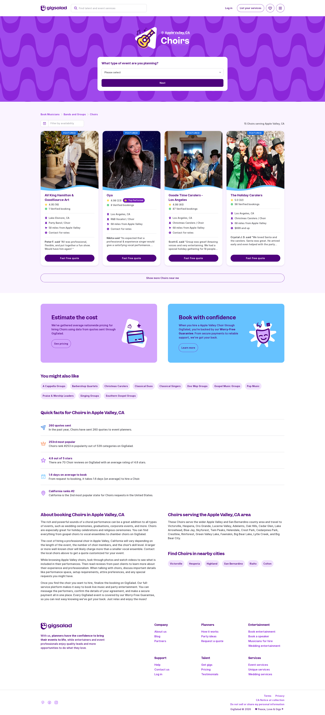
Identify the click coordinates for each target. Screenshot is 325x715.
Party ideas (208, 636)
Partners (160, 641)
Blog (157, 636)
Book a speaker (258, 636)
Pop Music (253, 386)
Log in (228, 8)
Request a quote (212, 641)
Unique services (259, 669)
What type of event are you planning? (130, 63)
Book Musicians (50, 114)
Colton (267, 563)
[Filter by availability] (66, 123)
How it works (210, 631)
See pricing (61, 343)
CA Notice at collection (270, 700)
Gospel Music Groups (227, 386)
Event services (258, 664)
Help (157, 664)
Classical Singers (170, 386)
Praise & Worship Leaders (58, 395)
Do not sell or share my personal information (257, 704)
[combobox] (111, 8)
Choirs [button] (175, 40)
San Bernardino (233, 563)
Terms (267, 695)
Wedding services (260, 674)
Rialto (253, 563)
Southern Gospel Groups (121, 395)
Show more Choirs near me (162, 278)
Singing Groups (89, 395)
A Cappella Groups (54, 386)
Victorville (176, 563)
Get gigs (206, 664)
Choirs (94, 114)
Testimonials (209, 674)
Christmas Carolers (116, 386)
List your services (250, 8)
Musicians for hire (260, 641)
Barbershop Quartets (85, 386)
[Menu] (280, 8)
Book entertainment (261, 631)
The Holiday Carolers (246, 195)
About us (160, 631)
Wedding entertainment (264, 645)
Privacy (279, 695)
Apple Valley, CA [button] (177, 33)
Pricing (206, 669)
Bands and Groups (75, 114)
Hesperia (194, 563)
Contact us (161, 669)
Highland (212, 563)
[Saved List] (270, 8)
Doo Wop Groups (197, 386)
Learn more (188, 347)
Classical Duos (144, 386)
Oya (110, 195)
